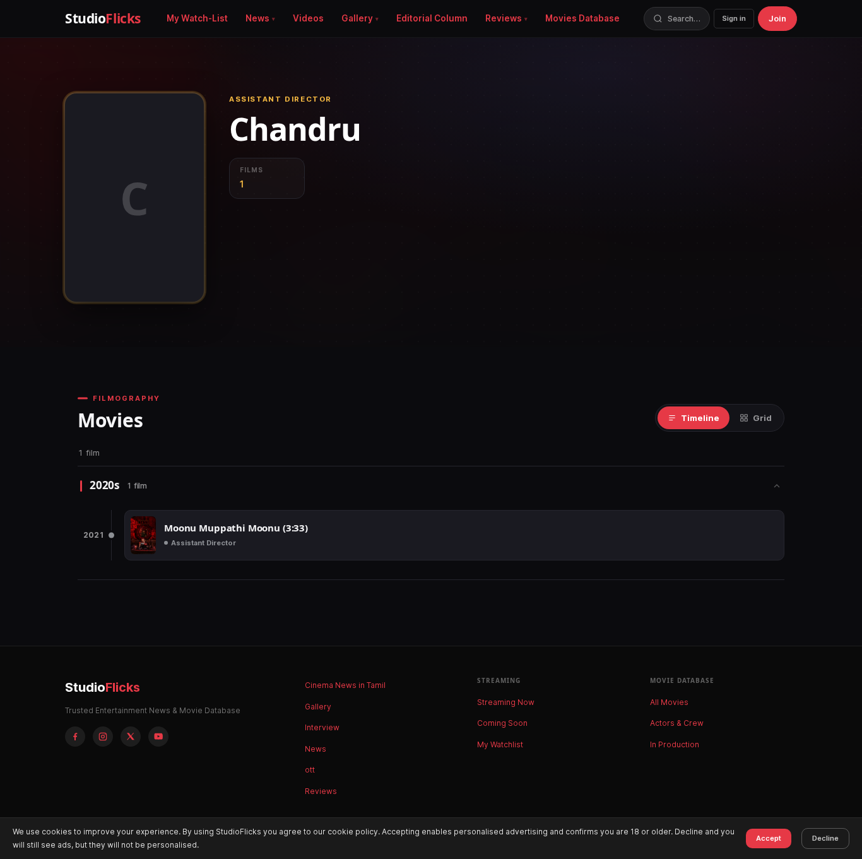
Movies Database (582, 18)
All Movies (669, 702)
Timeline (700, 418)
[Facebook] (75, 736)
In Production (674, 744)
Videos (308, 18)
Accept (768, 838)
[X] (131, 736)
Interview (322, 727)
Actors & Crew (677, 723)
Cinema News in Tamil (345, 685)
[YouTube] (158, 736)
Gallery (357, 18)
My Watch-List (197, 18)
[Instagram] (103, 736)
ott (310, 769)
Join (777, 18)
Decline (825, 838)
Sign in (734, 18)
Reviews (503, 18)
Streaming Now (505, 702)
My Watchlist (500, 744)
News (257, 18)
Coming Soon (502, 723)
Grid (762, 418)
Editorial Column (432, 18)
